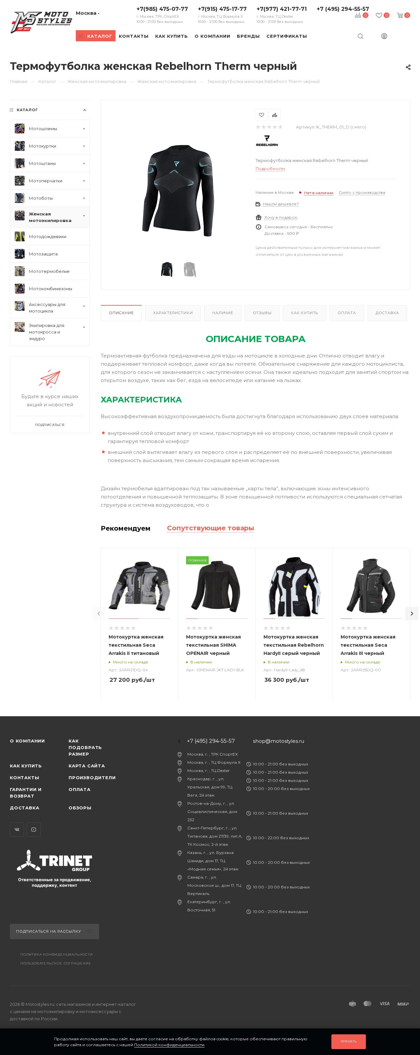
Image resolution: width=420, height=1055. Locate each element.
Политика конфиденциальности (56, 954)
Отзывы (262, 313)
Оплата (347, 313)
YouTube (34, 829)
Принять (349, 1041)
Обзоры (80, 807)
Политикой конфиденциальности (169, 1044)
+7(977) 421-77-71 (282, 15)
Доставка (387, 313)
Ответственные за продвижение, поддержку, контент (54, 882)
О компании (27, 740)
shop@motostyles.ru (278, 741)
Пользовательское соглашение (55, 963)
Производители (92, 777)
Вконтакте (17, 829)
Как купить (304, 313)
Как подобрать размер (85, 747)
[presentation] (98, 613)
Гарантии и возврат (26, 793)
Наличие (222, 313)
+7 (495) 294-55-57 (343, 9)
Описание (121, 313)
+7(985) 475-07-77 (162, 15)
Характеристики (173, 313)
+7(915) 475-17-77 (222, 15)
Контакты (24, 777)
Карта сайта (87, 765)
